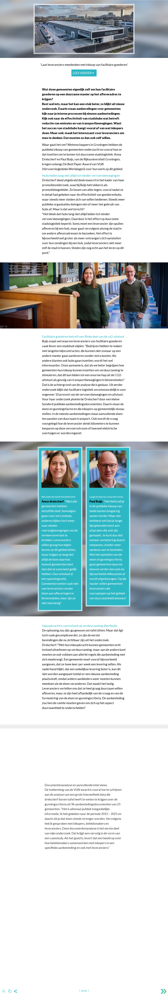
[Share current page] (15, 992)
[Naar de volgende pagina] (88, 991)
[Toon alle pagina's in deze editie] (4, 991)
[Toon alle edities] (10, 991)
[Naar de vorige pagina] (80, 991)
